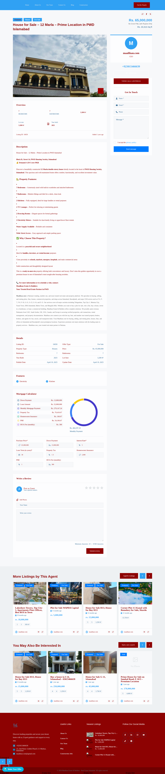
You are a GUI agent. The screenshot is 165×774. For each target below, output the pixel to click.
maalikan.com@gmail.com (25, 754)
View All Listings (131, 81)
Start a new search (128, 645)
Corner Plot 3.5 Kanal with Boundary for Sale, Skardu (104, 755)
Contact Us (61, 5)
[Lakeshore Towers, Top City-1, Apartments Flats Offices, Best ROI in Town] (90, 734)
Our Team (49, 5)
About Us (38, 5)
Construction (84, 5)
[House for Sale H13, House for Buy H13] (90, 748)
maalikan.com (131, 53)
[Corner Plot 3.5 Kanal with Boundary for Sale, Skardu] (90, 755)
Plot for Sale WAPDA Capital (105, 740)
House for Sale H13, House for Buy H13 (105, 747)
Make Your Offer (14, 769)
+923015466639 (22, 746)
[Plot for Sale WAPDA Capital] (90, 741)
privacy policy (131, 142)
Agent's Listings (129, 576)
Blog (72, 5)
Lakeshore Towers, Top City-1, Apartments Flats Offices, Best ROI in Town (105, 733)
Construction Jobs (66, 754)
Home (27, 5)
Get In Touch (141, 5)
